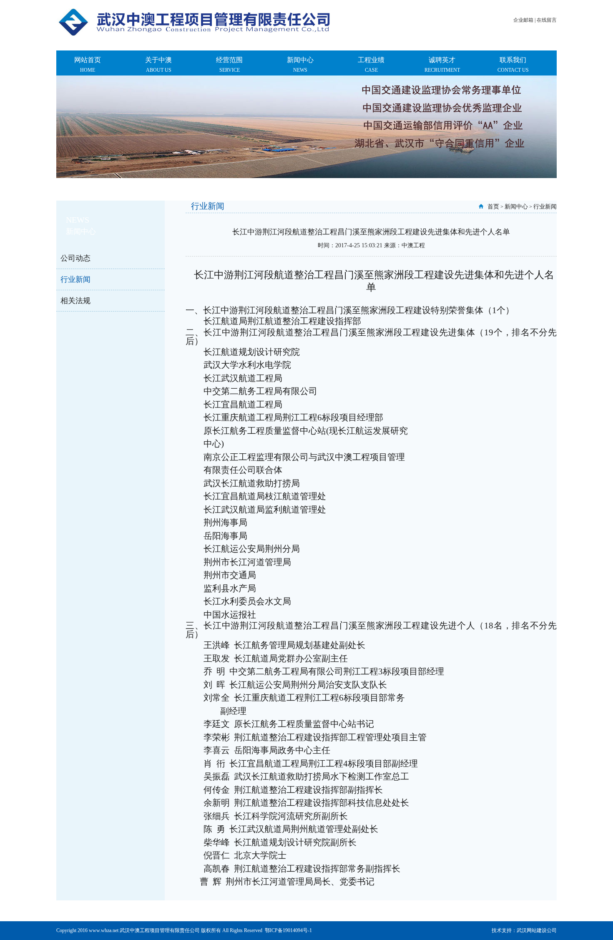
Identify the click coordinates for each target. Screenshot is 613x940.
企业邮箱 (523, 20)
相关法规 (75, 301)
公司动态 (75, 258)
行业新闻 (75, 279)
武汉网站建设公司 (537, 930)
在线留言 (547, 20)
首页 (493, 207)
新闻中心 (516, 207)
